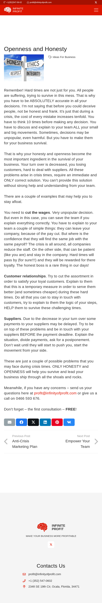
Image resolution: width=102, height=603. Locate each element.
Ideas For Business (64, 57)
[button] (96, 10)
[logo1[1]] (7, 10)
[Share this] (21, 422)
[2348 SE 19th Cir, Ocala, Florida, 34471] (25, 586)
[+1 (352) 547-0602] (25, 580)
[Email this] (9, 422)
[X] (96, 2)
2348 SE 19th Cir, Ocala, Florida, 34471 (53, 586)
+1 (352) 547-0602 (40, 580)
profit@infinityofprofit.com (55, 393)
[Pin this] (57, 422)
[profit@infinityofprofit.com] (25, 574)
